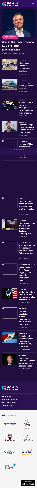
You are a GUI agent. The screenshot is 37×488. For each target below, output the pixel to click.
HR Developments (10, 37)
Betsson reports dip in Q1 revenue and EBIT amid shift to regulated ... (27, 206)
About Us (6, 396)
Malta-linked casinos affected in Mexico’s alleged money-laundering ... (26, 341)
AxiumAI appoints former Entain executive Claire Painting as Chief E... (27, 250)
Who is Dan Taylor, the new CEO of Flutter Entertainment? (18, 46)
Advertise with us (10, 402)
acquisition (23, 141)
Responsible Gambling (27, 265)
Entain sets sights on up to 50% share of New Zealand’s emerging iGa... (27, 228)
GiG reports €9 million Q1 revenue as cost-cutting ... (26, 85)
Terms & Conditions (11, 399)
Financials (23, 60)
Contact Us (7, 405)
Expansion (22, 100)
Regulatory (23, 333)
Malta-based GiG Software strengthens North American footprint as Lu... (26, 108)
